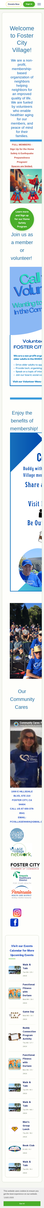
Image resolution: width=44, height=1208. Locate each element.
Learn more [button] (9, 1197)
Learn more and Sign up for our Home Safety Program (22, 219)
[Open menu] (39, 4)
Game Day (28, 1011)
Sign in (29, 4)
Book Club (28, 1145)
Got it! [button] (22, 1204)
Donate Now (13, 4)
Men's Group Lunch (26, 1126)
